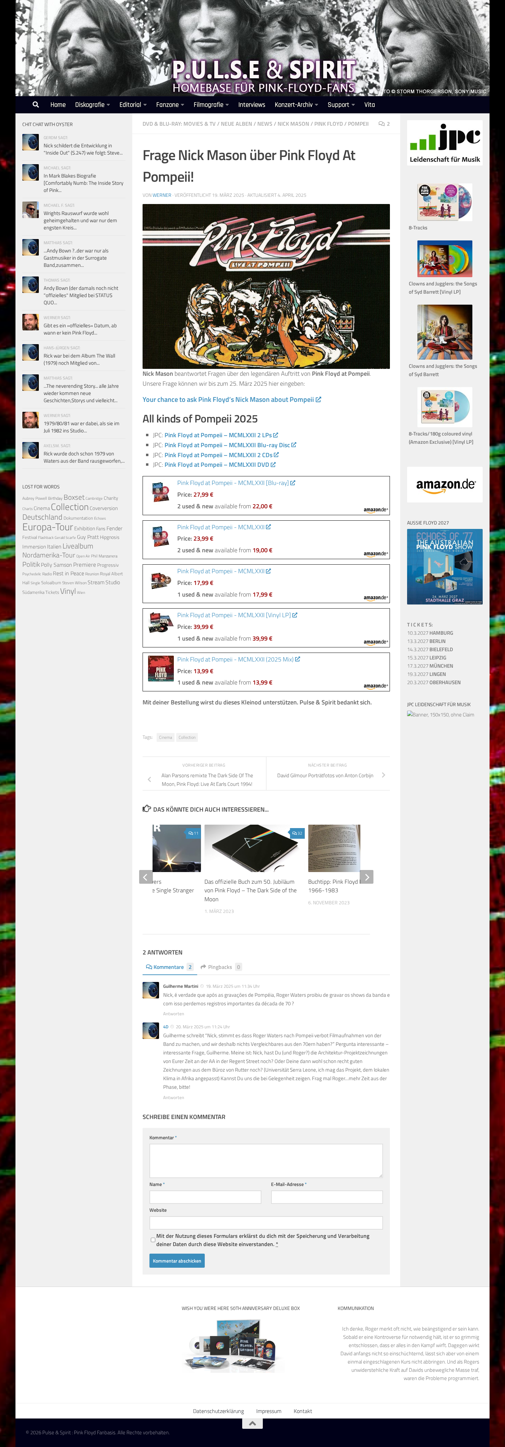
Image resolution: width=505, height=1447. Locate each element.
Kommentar (163, 1137)
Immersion (34, 547)
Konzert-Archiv (294, 105)
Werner (162, 195)
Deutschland (42, 516)
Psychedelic (31, 574)
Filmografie (208, 105)
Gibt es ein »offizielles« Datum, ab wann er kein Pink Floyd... (80, 329)
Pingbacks (224, 967)
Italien (54, 546)
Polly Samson (56, 565)
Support (338, 105)
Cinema (165, 737)
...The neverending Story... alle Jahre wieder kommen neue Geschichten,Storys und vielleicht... (81, 393)
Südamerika (33, 592)
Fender (114, 528)
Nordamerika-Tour (48, 555)
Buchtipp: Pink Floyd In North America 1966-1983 (354, 886)
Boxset (74, 496)
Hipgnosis (110, 537)
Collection (187, 737)
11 (196, 833)
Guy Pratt (88, 537)
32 (300, 833)
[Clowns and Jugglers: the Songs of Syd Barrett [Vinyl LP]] (444, 275)
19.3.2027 (426, 674)
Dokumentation (78, 518)
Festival (29, 537)
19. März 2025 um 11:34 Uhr (233, 986)
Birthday (55, 498)
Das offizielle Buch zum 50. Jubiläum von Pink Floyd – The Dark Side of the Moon (250, 890)
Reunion (92, 573)
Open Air (83, 556)
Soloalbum (51, 582)
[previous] (146, 877)
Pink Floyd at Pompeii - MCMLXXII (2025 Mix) (235, 659)
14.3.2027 (430, 649)
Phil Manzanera (104, 556)
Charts (27, 508)
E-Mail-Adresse (289, 1184)
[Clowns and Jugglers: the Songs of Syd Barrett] (444, 358)
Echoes (100, 518)
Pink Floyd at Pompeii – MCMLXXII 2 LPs (218, 435)
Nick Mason (293, 124)
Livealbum (78, 545)
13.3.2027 (426, 641)
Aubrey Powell (34, 498)
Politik (31, 564)
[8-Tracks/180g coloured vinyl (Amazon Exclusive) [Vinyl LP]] (444, 425)
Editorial (130, 105)
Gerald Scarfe (65, 537)
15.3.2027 (426, 658)
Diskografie (89, 105)
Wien (81, 592)
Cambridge (94, 498)
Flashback (46, 537)
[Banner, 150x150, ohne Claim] (440, 715)
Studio (112, 582)
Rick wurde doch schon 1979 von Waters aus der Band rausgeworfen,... (84, 457)
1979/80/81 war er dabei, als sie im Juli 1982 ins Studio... (82, 426)
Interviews (251, 105)
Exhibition (84, 528)
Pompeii (358, 124)
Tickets (52, 592)
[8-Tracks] (444, 219)
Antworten (173, 1013)
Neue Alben (236, 124)
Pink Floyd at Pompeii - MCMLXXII (221, 527)
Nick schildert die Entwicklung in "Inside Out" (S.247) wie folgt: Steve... (83, 149)
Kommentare (173, 967)
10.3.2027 (430, 633)
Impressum (268, 1411)
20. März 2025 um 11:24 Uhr (203, 1026)
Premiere (84, 564)
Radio (47, 574)
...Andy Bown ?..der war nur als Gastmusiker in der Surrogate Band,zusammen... (76, 258)
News (264, 124)
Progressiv (108, 564)
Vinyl (68, 591)
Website (158, 1209)
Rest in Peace (68, 573)
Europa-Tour (47, 526)
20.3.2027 (434, 682)
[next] (366, 877)
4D (165, 1026)
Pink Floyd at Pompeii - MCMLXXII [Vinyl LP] (234, 615)
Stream (96, 582)
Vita (369, 105)
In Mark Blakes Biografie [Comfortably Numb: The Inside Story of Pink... (83, 183)
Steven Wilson (74, 583)
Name (157, 1184)
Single (35, 583)
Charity (111, 498)
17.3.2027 (430, 666)
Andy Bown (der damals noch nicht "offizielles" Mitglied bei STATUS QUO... (81, 295)
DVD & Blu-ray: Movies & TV (179, 124)
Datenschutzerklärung (218, 1411)
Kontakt (303, 1411)
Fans (100, 528)
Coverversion (104, 508)
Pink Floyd (328, 124)
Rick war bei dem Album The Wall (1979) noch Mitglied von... (79, 359)
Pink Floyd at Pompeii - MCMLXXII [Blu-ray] (233, 482)
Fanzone (167, 105)
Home (58, 105)
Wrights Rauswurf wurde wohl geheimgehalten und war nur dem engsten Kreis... (80, 220)
